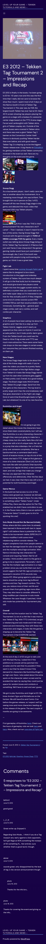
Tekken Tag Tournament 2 (30, 745)
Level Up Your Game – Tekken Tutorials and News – (19, 6)
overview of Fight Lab (33, 729)
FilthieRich (38, 147)
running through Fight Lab (30, 269)
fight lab (12, 756)
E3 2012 (6, 756)
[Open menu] (4, 13)
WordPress (25, 939)
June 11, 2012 (8, 861)
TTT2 (36, 756)
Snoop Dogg (28, 756)
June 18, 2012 (12, 884)
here (29, 723)
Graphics (19, 756)
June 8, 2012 (8, 803)
